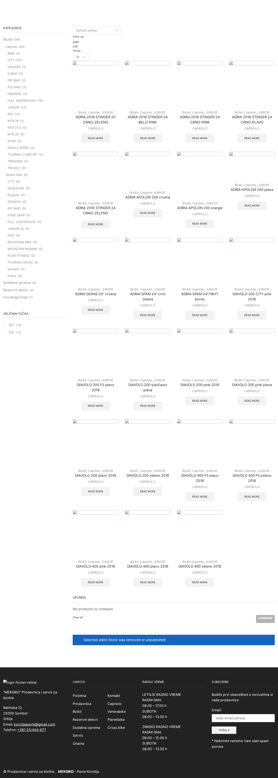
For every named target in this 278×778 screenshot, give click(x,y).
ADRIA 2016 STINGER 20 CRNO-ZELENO (96, 119)
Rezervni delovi (15, 290)
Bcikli (77, 712)
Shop (143, 7)
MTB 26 (13, 121)
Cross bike (116, 728)
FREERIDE (15, 94)
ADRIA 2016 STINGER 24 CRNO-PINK (200, 119)
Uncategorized (15, 297)
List (75, 46)
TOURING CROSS (20, 262)
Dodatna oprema (17, 283)
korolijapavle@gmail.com (34, 724)
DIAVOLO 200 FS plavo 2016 (95, 387)
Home (132, 7)
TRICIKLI (14, 168)
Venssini (13, 269)
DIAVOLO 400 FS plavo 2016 (199, 478)
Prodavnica (82, 704)
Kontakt (114, 696)
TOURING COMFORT (23, 154)
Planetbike (116, 720)
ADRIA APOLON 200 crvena (147, 197)
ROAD (12, 141)
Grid (76, 42)
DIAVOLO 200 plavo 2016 (95, 475)
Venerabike (117, 712)
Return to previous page (257, 7)
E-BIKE (12, 73)
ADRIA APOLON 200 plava (252, 190)
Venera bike (13, 175)
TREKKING (15, 161)
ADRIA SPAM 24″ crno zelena (147, 296)
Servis (78, 735)
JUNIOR (107, 112)
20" (11, 325)
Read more (95, 138)
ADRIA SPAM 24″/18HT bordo (199, 296)
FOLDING (14, 87)
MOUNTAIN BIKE (19, 242)
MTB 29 (13, 134)
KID (10, 114)
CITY (11, 60)
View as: (78, 36)
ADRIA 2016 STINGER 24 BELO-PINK (148, 119)
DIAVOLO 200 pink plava (252, 385)
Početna (79, 696)
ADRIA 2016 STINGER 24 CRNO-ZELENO (96, 210)
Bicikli (82, 112)
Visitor (12, 276)
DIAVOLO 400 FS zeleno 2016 (252, 478)
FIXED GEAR (16, 215)
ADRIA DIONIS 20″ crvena (95, 294)
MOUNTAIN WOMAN (22, 249)
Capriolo (94, 112)
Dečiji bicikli (16, 188)
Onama (78, 743)
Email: (217, 710)
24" (11, 332)
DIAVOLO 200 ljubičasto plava (147, 387)
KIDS (11, 235)
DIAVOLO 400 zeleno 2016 (200, 566)
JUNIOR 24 (16, 228)
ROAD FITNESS (19, 255)
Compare (265, 618)
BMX (11, 53)
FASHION (14, 201)
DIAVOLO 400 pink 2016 (95, 566)
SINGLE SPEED (18, 148)
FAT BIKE (14, 80)
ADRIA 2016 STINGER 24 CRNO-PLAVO (252, 119)
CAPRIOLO (95, 128)
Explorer (13, 195)
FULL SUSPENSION (22, 100)
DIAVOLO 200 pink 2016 (199, 385)
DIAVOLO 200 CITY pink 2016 (252, 296)
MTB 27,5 (14, 127)
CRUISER (14, 67)
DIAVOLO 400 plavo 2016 (147, 566)
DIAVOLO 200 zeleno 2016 (147, 475)
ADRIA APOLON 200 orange (199, 208)
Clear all (78, 617)
